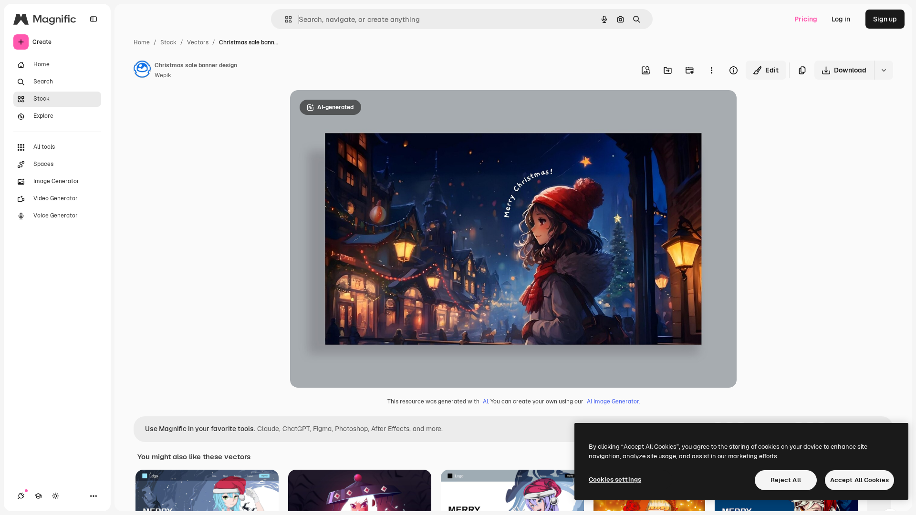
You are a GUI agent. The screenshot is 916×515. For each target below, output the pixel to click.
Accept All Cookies (859, 480)
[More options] (711, 70)
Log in (841, 19)
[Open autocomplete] (284, 19)
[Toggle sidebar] (93, 19)
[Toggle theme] (55, 496)
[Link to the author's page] (142, 71)
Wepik (163, 75)
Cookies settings (615, 479)
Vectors (197, 42)
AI (485, 401)
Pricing (805, 19)
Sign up (885, 19)
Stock (168, 42)
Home (142, 42)
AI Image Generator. (613, 401)
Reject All (785, 480)
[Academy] (38, 496)
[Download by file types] (883, 70)
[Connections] (21, 496)
